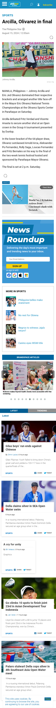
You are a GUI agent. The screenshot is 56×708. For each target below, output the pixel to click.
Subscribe (47, 5)
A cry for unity (12, 544)
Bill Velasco (10, 549)
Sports (7, 15)
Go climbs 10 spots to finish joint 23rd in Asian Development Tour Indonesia (26, 606)
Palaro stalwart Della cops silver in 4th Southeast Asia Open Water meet (28, 670)
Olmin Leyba (12, 455)
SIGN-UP (17, 266)
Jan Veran (12, 615)
